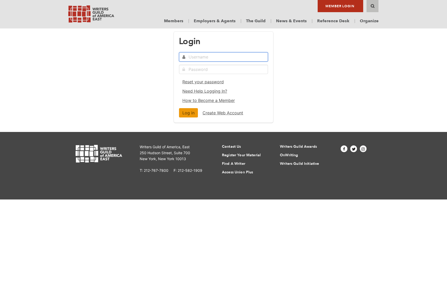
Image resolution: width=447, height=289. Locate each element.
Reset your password (203, 81)
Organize (369, 21)
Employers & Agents (215, 21)
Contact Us (231, 146)
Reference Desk (333, 21)
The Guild (256, 21)
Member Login (339, 6)
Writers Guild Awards (298, 146)
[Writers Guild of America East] (91, 14)
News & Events (291, 21)
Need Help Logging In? (204, 91)
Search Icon (372, 6)
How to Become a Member (208, 100)
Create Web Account (223, 112)
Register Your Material (241, 155)
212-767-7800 (156, 170)
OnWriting (289, 155)
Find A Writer (233, 163)
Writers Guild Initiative (299, 163)
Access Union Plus (237, 172)
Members (173, 21)
